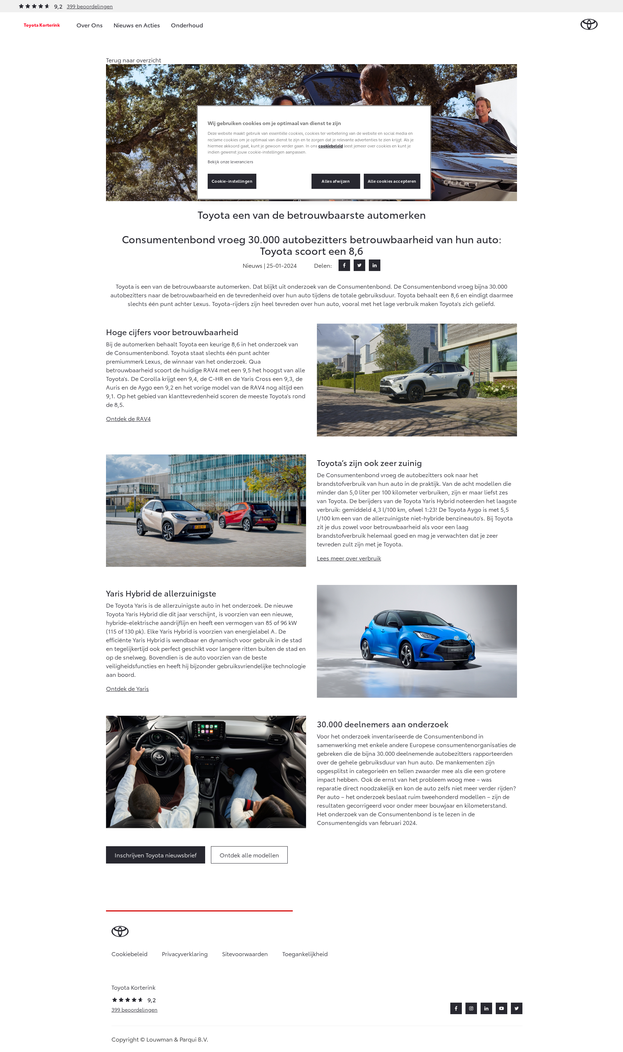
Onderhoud (187, 25)
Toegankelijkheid (305, 953)
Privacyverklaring (185, 953)
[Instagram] (471, 1008)
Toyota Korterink (42, 24)
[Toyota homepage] (589, 25)
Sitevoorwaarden (245, 953)
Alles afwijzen (336, 181)
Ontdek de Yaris (127, 688)
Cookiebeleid (129, 953)
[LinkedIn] (374, 265)
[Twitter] (359, 265)
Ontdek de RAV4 (128, 418)
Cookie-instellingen (232, 181)
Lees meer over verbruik (349, 558)
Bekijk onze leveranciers (230, 161)
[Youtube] (501, 1008)
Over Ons (89, 25)
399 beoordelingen (90, 6)
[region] (314, 152)
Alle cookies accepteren (392, 181)
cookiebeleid (330, 145)
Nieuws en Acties (137, 25)
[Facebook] (344, 265)
